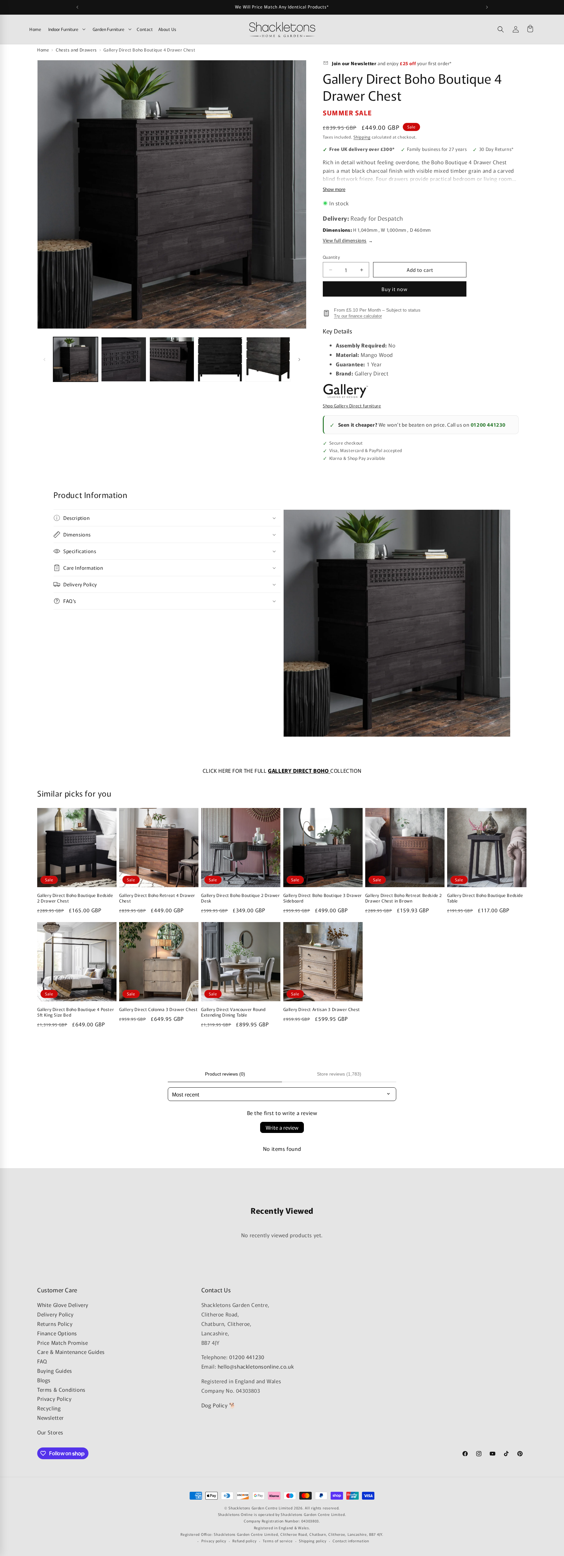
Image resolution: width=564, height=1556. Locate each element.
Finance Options (57, 1333)
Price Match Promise (62, 1342)
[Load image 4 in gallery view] (219, 359)
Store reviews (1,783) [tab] (339, 1074)
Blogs (44, 1380)
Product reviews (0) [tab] (225, 1074)
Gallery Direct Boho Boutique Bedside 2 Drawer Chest (75, 898)
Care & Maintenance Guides (71, 1352)
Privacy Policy (54, 1399)
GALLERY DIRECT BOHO (299, 770)
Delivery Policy (55, 1314)
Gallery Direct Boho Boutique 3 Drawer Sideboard (322, 898)
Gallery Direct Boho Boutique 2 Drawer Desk (240, 898)
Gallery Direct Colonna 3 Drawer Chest (158, 1009)
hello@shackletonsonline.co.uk (256, 1366)
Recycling (49, 1408)
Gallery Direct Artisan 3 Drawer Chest (321, 1009)
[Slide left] (44, 359)
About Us (167, 29)
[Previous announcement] (77, 7)
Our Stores (50, 1432)
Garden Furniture (108, 29)
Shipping (361, 136)
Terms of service (277, 1541)
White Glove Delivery (62, 1305)
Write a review (282, 1127)
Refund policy (244, 1541)
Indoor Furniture (63, 29)
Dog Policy (214, 1405)
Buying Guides (54, 1370)
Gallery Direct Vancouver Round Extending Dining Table (233, 1012)
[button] (501, 29)
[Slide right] (299, 359)
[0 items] (530, 29)
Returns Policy (54, 1324)
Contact (145, 29)
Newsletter (50, 1417)
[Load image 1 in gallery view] (75, 359)
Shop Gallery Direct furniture (352, 406)
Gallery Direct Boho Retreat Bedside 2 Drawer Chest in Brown (403, 898)
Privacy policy (213, 1541)
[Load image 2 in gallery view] (123, 359)
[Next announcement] (487, 7)
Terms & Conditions (61, 1389)
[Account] (515, 29)
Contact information (351, 1541)
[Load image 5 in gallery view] (268, 359)
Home (35, 29)
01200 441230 (488, 424)
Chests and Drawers (76, 50)
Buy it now (395, 289)
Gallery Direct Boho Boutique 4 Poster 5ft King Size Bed (75, 1012)
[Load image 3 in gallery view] (171, 359)
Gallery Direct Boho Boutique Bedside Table (485, 898)
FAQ (42, 1361)
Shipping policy (312, 1541)
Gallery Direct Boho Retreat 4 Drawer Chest (157, 898)
